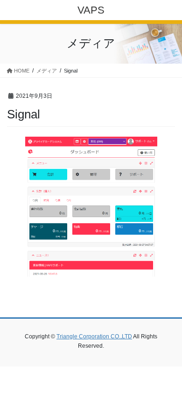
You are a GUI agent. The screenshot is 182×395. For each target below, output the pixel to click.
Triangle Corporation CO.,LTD (94, 336)
